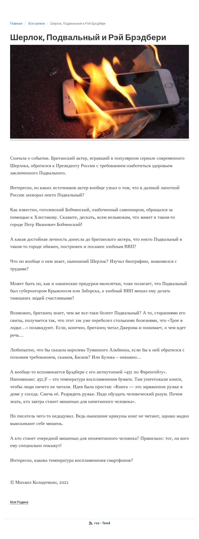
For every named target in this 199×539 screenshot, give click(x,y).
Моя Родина (19, 502)
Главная (16, 23)
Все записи (37, 23)
